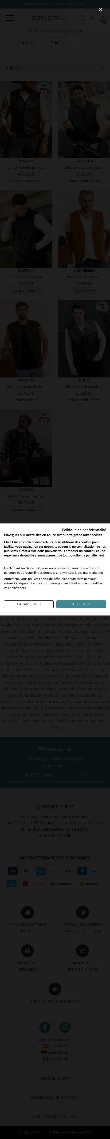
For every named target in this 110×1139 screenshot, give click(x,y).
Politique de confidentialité (84, 530)
